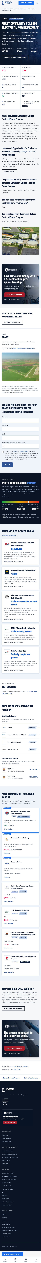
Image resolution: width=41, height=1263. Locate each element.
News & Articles (6, 1183)
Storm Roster (6, 1160)
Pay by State (5, 1198)
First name (5, 417)
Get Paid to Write (7, 1186)
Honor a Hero (6, 1237)
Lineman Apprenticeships (9, 1154)
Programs (9, 9)
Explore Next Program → (31, 1078)
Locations (5, 1135)
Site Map (4, 1217)
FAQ (3, 1192)
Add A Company (6, 1205)
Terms (15, 451)
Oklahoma (20, 348)
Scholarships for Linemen (9, 1176)
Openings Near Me (9, 171)
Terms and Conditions (8, 1227)
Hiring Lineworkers (7, 1202)
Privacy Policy (24, 451)
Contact (4, 1221)
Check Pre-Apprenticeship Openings (15, 58)
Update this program (21, 1066)
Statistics (4, 1195)
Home (3, 9)
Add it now (17, 1069)
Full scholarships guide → (10, 535)
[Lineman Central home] (7, 3)
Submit (7, 465)
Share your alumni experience (13, 1008)
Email (3, 434)
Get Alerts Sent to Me (12, 322)
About (3, 1214)
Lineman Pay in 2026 (8, 1173)
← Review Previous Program (10, 1078)
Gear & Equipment (7, 1189)
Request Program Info (12, 1254)
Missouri (26, 348)
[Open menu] (37, 3)
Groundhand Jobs (7, 1151)
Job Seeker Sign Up (26, 2)
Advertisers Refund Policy (9, 1230)
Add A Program (6, 1138)
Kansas (13, 348)
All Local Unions (6, 1233)
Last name (5, 425)
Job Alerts (5, 1163)
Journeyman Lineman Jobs (10, 1157)
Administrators (6, 1141)
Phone (14, 442)
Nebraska (32, 348)
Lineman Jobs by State (9, 1179)
